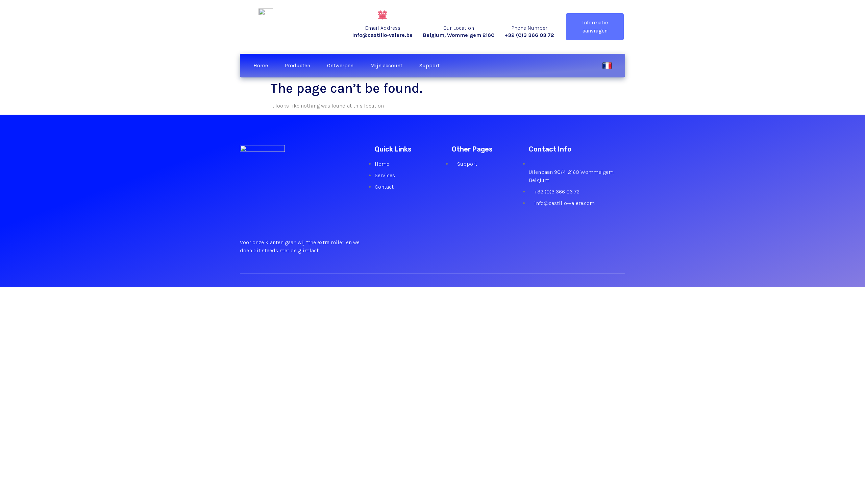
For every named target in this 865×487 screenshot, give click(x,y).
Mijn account (386, 65)
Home (260, 65)
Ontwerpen (340, 65)
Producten (297, 65)
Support (429, 65)
